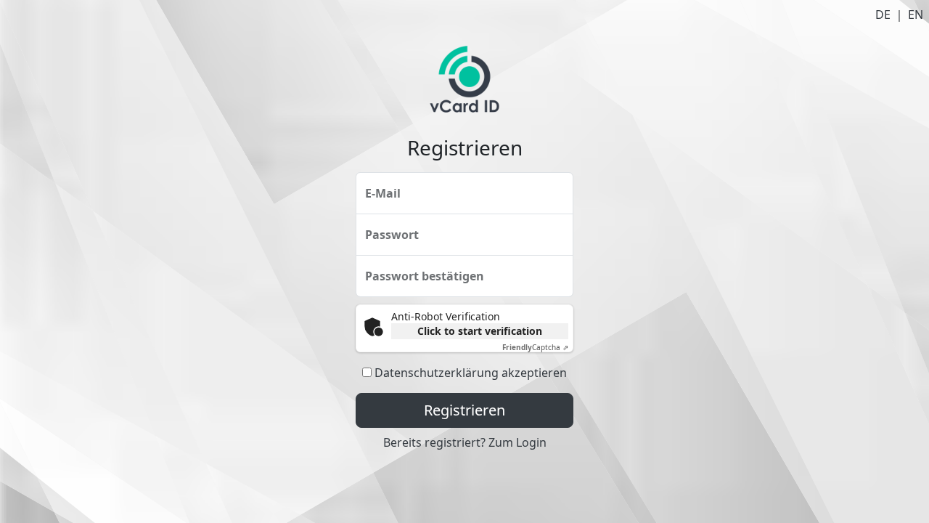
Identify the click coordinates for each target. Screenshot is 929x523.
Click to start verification (479, 331)
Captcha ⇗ (535, 347)
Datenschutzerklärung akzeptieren (471, 373)
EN (915, 15)
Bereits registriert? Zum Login (465, 442)
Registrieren (464, 410)
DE (883, 15)
